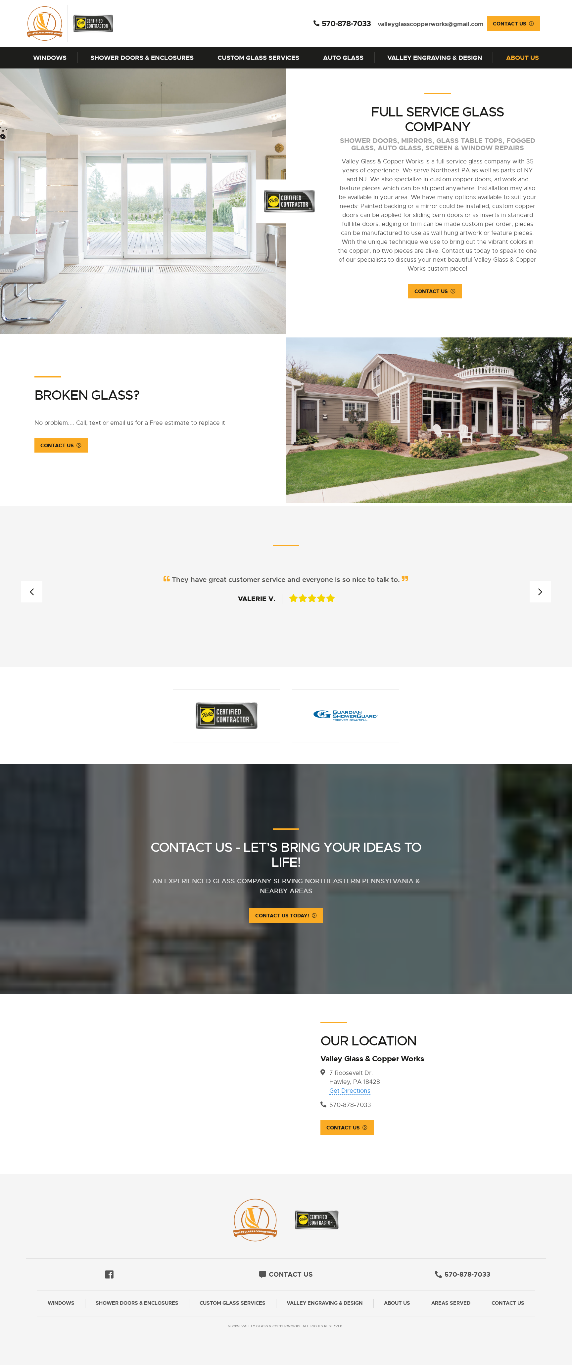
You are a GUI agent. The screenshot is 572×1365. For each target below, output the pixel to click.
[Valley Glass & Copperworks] (92, 23)
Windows (50, 58)
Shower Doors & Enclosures (142, 58)
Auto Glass (343, 58)
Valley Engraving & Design (434, 58)
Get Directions (349, 1090)
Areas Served (450, 1303)
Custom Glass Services (258, 58)
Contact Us (509, 24)
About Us (522, 58)
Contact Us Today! (282, 915)
